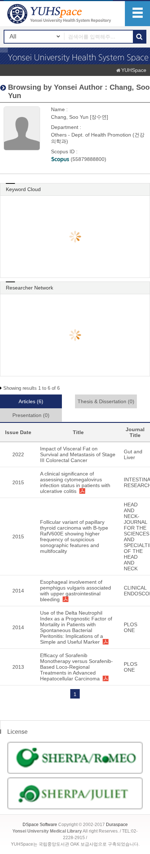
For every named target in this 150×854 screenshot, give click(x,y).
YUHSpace (133, 70)
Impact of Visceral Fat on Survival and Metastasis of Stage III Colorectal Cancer (77, 454)
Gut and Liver (133, 454)
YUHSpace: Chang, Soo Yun (60, 13)
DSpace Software (40, 824)
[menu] (137, 13)
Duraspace (117, 824)
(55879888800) (87, 159)
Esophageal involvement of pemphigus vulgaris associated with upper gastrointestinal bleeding (75, 590)
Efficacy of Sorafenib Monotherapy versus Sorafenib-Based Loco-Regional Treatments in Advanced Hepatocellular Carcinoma (76, 666)
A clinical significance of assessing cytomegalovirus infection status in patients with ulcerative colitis (75, 482)
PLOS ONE (130, 627)
